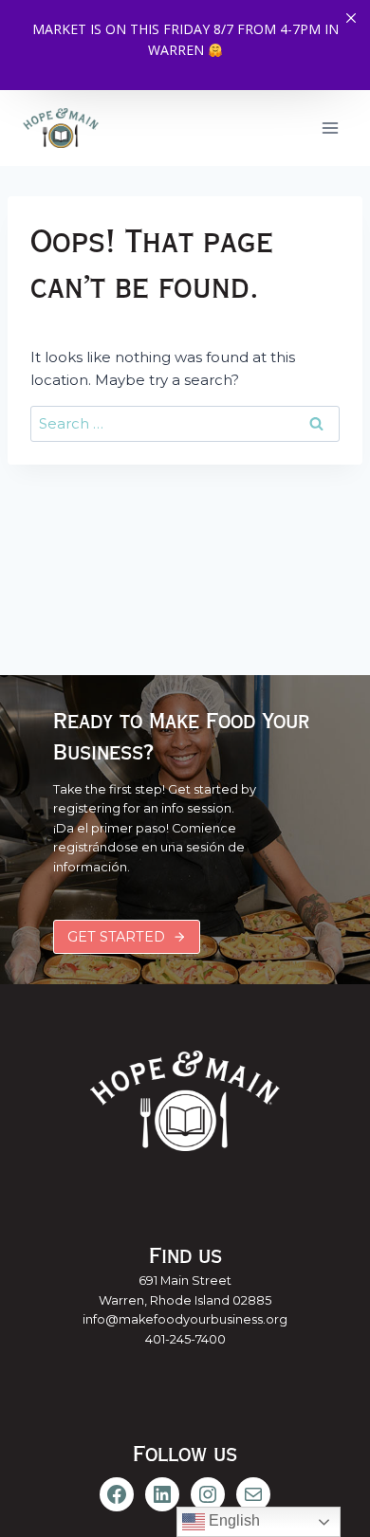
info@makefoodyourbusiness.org (185, 1319)
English (232, 1520)
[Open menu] (329, 127)
